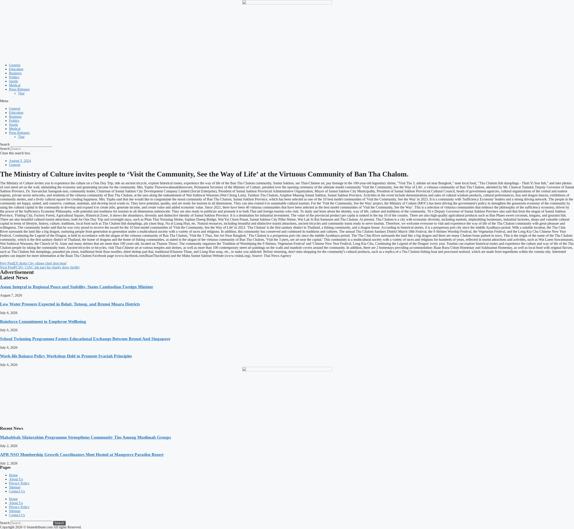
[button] (287, 101)
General (14, 65)
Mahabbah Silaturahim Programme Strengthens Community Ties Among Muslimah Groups (85, 437)
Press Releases (19, 89)
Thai (21, 93)
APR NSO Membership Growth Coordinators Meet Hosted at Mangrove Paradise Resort (81, 454)
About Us (16, 479)
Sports (13, 81)
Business (15, 73)
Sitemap (14, 487)
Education (16, 69)
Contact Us (17, 491)
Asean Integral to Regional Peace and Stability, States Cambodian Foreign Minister (76, 286)
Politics (14, 77)
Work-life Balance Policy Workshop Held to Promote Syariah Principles (66, 356)
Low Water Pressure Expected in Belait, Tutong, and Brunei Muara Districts (70, 304)
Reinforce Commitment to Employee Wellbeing (43, 321)
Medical (14, 85)
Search (5, 149)
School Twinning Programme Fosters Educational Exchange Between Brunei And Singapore (85, 338)
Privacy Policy (19, 483)
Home (13, 475)
